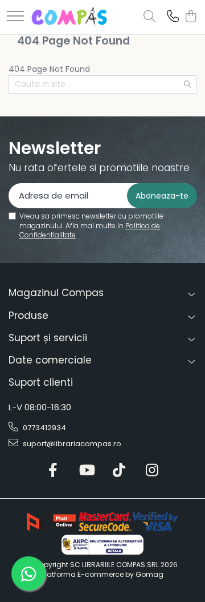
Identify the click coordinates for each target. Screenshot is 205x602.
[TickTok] (119, 470)
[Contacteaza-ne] (173, 17)
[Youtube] (86, 470)
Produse (28, 315)
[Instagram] (152, 470)
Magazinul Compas (56, 293)
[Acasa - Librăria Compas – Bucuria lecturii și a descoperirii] (69, 17)
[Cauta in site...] (149, 17)
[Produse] (15, 17)
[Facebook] (53, 470)
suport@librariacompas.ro (71, 443)
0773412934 (43, 427)
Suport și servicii (48, 338)
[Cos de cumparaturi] (190, 17)
